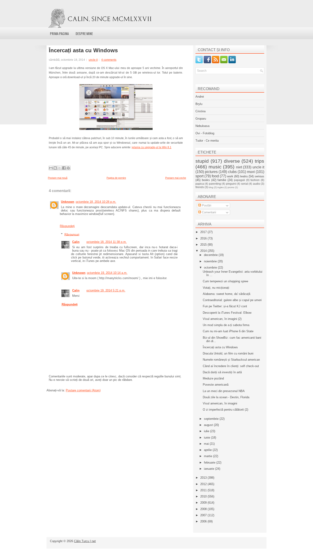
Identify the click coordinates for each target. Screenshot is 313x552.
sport (199, 176)
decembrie (211, 255)
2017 (204, 232)
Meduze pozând (213, 378)
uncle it (93, 59)
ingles (220, 187)
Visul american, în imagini (220, 403)
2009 (204, 502)
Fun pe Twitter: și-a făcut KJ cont (225, 306)
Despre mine (84, 33)
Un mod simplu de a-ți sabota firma (226, 325)
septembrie (212, 418)
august (209, 425)
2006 (204, 521)
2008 (204, 509)
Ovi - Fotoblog (204, 133)
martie (208, 456)
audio (256, 183)
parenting (215, 183)
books (206, 180)
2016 (204, 238)
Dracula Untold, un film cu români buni (228, 353)
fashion (255, 180)
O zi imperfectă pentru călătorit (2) (225, 409)
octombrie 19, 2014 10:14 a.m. (107, 273)
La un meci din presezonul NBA (224, 391)
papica (199, 183)
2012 (204, 484)
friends (199, 187)
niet (239, 167)
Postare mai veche (175, 177)
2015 (204, 244)
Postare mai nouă (57, 177)
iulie (207, 431)
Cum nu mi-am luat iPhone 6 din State (228, 331)
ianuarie (209, 468)
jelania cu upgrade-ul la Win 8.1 (151, 147)
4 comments (108, 59)
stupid (202, 161)
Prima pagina (59, 33)
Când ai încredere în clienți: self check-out (231, 366)
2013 (204, 477)
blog (211, 187)
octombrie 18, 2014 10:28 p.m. (96, 201)
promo (231, 187)
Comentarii (208, 212)
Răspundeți (67, 226)
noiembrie (211, 261)
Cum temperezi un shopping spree (225, 281)
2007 (204, 515)
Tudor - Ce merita (207, 140)
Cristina (200, 111)
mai (207, 443)
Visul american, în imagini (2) (222, 319)
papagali (239, 180)
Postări (206, 205)
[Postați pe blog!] (55, 168)
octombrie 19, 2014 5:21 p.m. (105, 290)
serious (259, 176)
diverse (232, 161)
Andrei (199, 96)
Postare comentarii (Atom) (83, 390)
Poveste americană (215, 384)
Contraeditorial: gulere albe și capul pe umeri (232, 300)
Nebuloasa (202, 126)
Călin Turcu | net (85, 541)
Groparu (200, 118)
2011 (204, 490)
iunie (207, 437)
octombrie (211, 267)
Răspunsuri (71, 234)
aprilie (208, 450)
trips (259, 161)
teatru (244, 176)
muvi (251, 172)
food (215, 176)
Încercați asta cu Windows (83, 50)
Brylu (198, 104)
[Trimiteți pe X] (59, 168)
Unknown (67, 201)
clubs (232, 172)
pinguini (231, 183)
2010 (204, 496)
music (215, 166)
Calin (76, 242)
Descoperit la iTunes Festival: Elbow (227, 312)
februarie (210, 462)
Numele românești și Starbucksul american (231, 359)
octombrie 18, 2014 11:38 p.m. (106, 242)
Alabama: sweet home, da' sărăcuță (226, 294)
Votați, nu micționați (216, 287)
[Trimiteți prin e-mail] (51, 168)
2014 (204, 251)
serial (244, 183)
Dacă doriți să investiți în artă (222, 372)
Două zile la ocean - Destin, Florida (226, 397)
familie (221, 180)
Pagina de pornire (116, 177)
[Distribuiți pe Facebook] (64, 168)
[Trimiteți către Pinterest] (68, 168)
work (230, 176)
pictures (211, 172)
